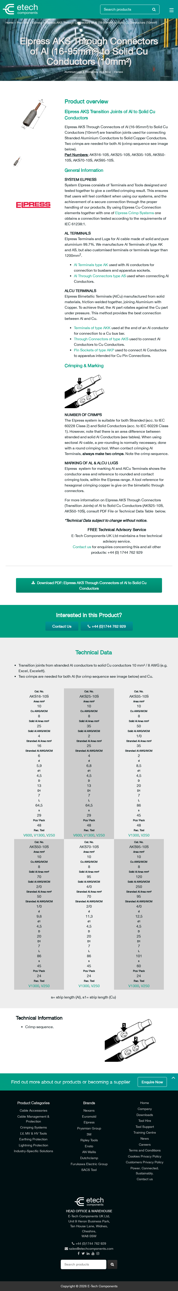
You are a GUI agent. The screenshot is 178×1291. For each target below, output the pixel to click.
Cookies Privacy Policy (144, 1156)
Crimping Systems (33, 1127)
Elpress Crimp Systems (134, 213)
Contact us (82, 547)
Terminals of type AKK (92, 328)
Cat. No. (39, 691)
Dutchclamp (89, 1158)
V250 (50, 835)
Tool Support (145, 1127)
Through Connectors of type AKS (101, 339)
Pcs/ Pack (39, 820)
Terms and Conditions (145, 1150)
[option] (33, 119)
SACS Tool (89, 1170)
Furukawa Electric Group (89, 1164)
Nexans (89, 1110)
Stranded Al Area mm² (39, 740)
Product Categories (33, 1103)
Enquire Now (152, 1082)
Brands (89, 1103)
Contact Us (61, 626)
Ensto (89, 1146)
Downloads (145, 1115)
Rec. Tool (39, 830)
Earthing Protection (33, 1139)
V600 (27, 835)
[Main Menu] (168, 11)
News (144, 1138)
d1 (39, 770)
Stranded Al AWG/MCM (39, 750)
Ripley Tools (89, 1140)
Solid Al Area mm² (39, 720)
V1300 (39, 835)
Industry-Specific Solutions (33, 1151)
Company (145, 1109)
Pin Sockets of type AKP (94, 350)
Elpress (37, 22)
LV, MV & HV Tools (33, 1133)
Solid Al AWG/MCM (39, 730)
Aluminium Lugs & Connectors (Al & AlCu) (87, 71)
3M (89, 1134)
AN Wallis (89, 1152)
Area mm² (39, 701)
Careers (145, 1144)
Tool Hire (144, 1120)
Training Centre (145, 1132)
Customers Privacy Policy (144, 1162)
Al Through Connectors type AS (100, 276)
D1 (39, 790)
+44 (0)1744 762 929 (109, 626)
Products (23, 22)
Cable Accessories (33, 1110)
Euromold (89, 1116)
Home (9, 22)
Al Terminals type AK (91, 265)
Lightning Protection (33, 1145)
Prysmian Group (89, 1128)
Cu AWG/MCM (39, 710)
